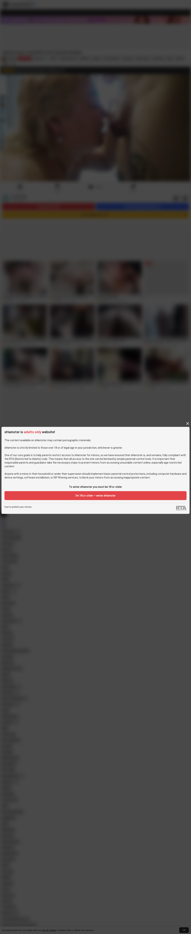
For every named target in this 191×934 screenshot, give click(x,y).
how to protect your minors (18, 507)
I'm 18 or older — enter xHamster (95, 495)
